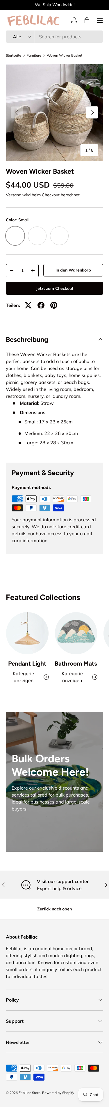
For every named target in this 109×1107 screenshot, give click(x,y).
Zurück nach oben (54, 909)
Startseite (13, 55)
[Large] (59, 236)
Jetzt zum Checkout (54, 288)
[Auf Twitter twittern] (28, 305)
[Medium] (37, 236)
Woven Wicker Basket (64, 55)
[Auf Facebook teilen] (41, 305)
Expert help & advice (59, 888)
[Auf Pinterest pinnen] (53, 305)
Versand (13, 194)
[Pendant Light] (27, 633)
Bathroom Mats (76, 663)
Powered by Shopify (58, 1092)
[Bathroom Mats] (76, 633)
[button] (87, 20)
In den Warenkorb (73, 270)
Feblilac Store (29, 1092)
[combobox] (54, 36)
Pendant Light (27, 663)
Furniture (34, 55)
